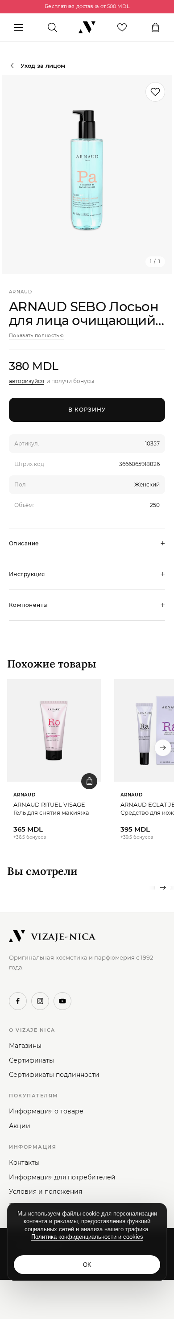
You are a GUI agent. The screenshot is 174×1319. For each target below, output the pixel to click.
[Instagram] (40, 1001)
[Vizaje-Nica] (87, 28)
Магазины (25, 1046)
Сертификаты (31, 1060)
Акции (19, 1126)
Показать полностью (36, 335)
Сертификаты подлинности (54, 1075)
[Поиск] (52, 27)
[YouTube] (62, 1001)
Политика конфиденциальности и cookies (87, 1236)
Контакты (24, 1162)
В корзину (87, 409)
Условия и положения (45, 1191)
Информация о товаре (46, 1111)
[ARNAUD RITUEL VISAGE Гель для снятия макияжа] (54, 730)
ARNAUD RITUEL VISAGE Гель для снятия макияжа (51, 808)
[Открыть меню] (18, 27)
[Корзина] (155, 27)
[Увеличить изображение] (87, 174)
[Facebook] (18, 1001)
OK (87, 1264)
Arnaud (21, 292)
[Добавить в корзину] (89, 781)
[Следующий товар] (162, 747)
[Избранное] (122, 27)
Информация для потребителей (62, 1177)
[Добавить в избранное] (155, 92)
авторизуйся (26, 381)
